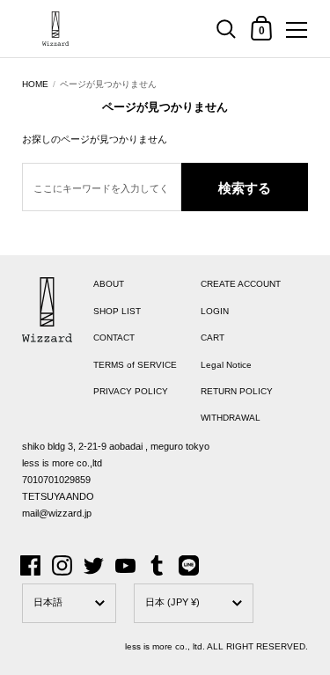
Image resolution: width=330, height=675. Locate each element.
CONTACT (114, 337)
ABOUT (108, 284)
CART (212, 337)
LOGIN (215, 311)
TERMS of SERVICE (135, 365)
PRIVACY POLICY (130, 391)
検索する (244, 187)
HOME (35, 84)
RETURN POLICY (237, 391)
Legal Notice (226, 365)
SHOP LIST (117, 311)
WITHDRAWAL (230, 417)
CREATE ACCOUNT (241, 284)
